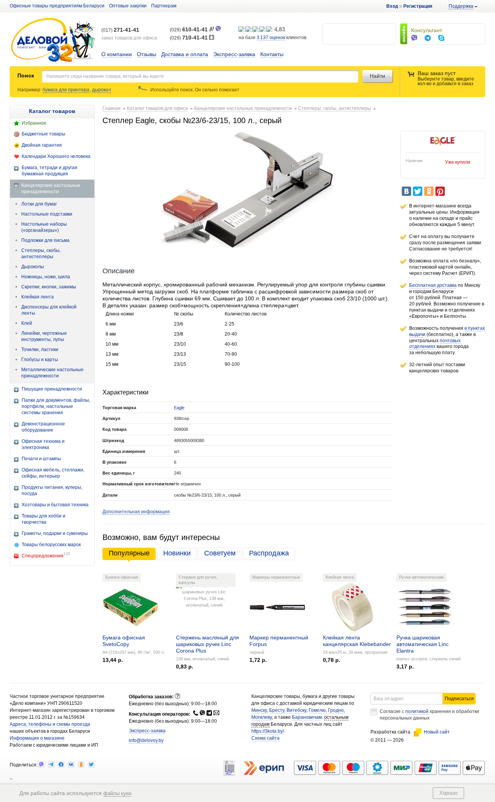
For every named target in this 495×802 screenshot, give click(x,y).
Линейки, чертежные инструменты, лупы (44, 336)
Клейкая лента (37, 297)
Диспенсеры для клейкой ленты (49, 310)
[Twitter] (417, 191)
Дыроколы (32, 266)
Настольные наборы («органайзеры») (44, 227)
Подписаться (459, 698)
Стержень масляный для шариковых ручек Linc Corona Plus (207, 644)
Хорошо (448, 793)
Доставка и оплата (184, 54)
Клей (26, 323)
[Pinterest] (440, 191)
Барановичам (307, 717)
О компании (116, 54)
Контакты (271, 54)
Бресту (276, 710)
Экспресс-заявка (234, 54)
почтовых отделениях (435, 344)
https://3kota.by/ (267, 731)
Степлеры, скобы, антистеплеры (41, 253)
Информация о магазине (37, 738)
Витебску (296, 710)
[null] (41, 764)
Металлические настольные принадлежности (52, 373)
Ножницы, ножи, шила (45, 276)
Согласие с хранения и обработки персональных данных (429, 715)
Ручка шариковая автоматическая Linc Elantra (422, 644)
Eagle (179, 407)
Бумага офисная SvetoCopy (123, 640)
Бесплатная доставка (433, 285)
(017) (120, 30)
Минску (259, 710)
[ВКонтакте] (406, 191)
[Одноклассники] (429, 191)
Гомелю (317, 710)
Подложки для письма (45, 240)
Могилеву (261, 717)
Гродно (336, 710)
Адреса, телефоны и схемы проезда (50, 724)
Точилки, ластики (39, 349)
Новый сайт (437, 732)
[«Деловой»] (53, 41)
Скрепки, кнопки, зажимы (48, 287)
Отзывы (146, 54)
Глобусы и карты (39, 359)
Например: (30, 90)
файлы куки (117, 793)
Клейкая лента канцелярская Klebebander (357, 640)
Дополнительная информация (136, 511)
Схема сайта (265, 738)
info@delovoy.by (146, 740)
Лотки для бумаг (39, 204)
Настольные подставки (46, 214)
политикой (416, 711)
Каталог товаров (52, 111)
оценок (271, 37)
